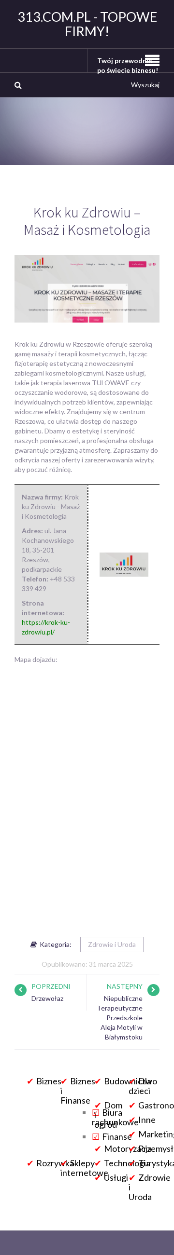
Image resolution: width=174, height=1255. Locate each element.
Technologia (127, 1163)
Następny (125, 986)
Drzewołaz (47, 998)
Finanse (117, 1136)
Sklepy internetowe (84, 1168)
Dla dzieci (140, 1086)
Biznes (48, 1081)
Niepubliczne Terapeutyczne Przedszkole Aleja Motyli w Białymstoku (120, 1017)
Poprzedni (51, 986)
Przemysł (156, 1148)
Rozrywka (55, 1163)
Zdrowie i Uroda (112, 944)
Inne (147, 1119)
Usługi (116, 1177)
